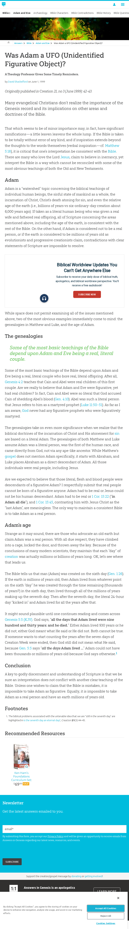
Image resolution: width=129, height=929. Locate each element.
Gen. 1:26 (115, 574)
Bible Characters (59, 12)
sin (117, 433)
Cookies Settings (105, 923)
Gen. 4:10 (62, 399)
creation (11, 556)
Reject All (105, 916)
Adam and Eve (43, 43)
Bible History (104, 12)
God (25, 410)
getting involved (93, 876)
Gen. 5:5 (25, 648)
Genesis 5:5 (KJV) (18, 619)
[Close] (118, 898)
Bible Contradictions (82, 12)
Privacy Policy (55, 836)
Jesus (65, 157)
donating (76, 876)
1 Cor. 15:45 (44, 502)
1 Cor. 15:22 (100, 496)
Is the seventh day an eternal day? (42, 720)
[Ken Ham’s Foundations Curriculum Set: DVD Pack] (21, 756)
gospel (10, 456)
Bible (29, 43)
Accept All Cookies (105, 908)
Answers (18, 43)
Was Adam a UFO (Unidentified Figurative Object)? (78, 43)
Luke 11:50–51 (91, 405)
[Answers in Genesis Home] (11, 4)
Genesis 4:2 (14, 382)
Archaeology (40, 12)
